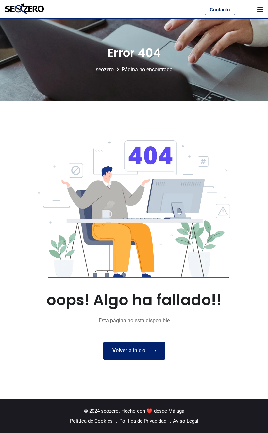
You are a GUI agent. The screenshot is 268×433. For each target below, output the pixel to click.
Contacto (220, 10)
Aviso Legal (185, 421)
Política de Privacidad (142, 421)
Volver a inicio (128, 351)
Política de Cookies (91, 421)
